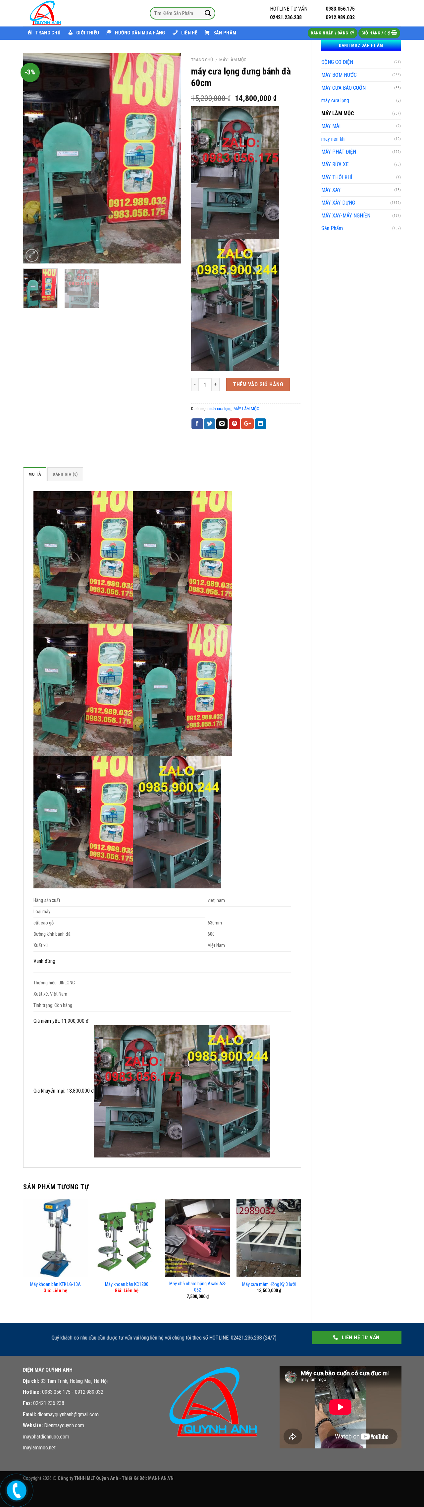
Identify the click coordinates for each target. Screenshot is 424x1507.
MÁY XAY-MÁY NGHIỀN (345, 215)
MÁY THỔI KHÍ (336, 177)
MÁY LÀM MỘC (337, 113)
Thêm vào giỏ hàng (258, 384)
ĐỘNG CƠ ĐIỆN (337, 62)
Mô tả (34, 474)
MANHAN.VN (161, 1478)
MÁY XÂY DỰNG (338, 203)
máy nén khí (333, 139)
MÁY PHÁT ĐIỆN (338, 152)
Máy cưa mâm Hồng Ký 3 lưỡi (269, 1284)
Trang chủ (202, 59)
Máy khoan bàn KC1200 (126, 1284)
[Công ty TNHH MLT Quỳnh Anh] (56, 13)
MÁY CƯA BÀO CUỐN (343, 88)
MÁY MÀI (331, 126)
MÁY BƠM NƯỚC (339, 75)
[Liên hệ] (15, 1489)
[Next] (170, 158)
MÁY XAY (331, 190)
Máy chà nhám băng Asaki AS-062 (197, 1287)
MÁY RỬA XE (334, 164)
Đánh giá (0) (65, 474)
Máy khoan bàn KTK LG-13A (55, 1284)
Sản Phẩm (332, 228)
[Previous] (35, 158)
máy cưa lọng (335, 100)
